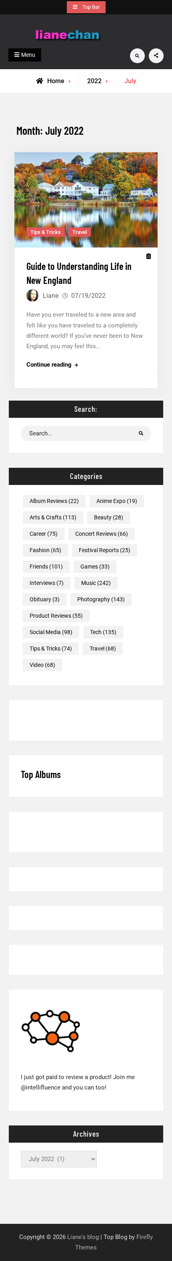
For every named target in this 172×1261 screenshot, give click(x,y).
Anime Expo (116, 501)
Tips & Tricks (45, 232)
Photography (101, 599)
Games (95, 566)
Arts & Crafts (53, 517)
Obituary (45, 599)
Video (42, 665)
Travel (79, 232)
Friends (46, 566)
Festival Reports (104, 550)
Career (44, 534)
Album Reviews (54, 501)
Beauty (108, 517)
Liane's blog (83, 1237)
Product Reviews (56, 616)
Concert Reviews (101, 534)
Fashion (45, 550)
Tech (103, 632)
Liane (50, 295)
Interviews (47, 583)
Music (96, 583)
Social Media (51, 632)
